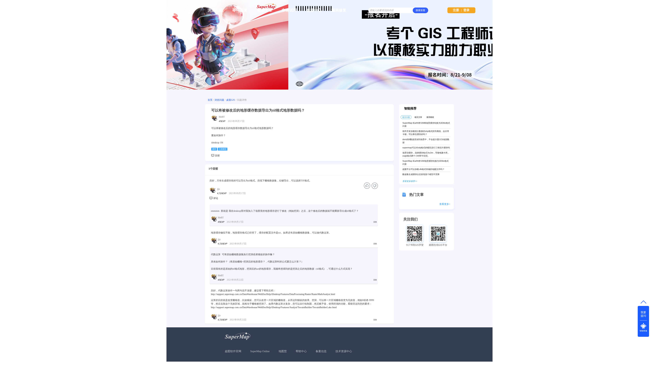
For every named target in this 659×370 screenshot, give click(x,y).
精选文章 (264, 10)
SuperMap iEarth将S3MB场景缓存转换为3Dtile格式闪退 (426, 124)
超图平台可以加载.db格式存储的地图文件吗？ (423, 169)
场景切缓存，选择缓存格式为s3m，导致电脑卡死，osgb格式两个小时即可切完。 (426, 154)
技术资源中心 (344, 351)
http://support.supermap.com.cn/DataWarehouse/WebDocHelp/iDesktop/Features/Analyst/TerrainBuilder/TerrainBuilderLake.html (274, 307)
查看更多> (444, 204)
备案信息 (321, 351)
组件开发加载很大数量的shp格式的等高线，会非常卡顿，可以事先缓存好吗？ (425, 132)
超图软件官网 (233, 351)
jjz (218, 189)
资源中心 (314, 10)
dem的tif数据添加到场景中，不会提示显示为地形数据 (425, 141)
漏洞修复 (338, 10)
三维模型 (222, 149)
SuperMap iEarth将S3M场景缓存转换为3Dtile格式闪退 (425, 162)
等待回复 (239, 10)
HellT (222, 117)
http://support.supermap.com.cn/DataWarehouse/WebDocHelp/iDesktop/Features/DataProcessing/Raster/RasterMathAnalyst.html (273, 294)
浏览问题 (215, 10)
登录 (466, 10)
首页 (210, 100)
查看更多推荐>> (409, 181)
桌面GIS (230, 100)
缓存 (214, 149)
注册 (456, 10)
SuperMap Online (260, 351)
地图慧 (283, 351)
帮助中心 (301, 351)
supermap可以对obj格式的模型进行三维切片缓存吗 (426, 147)
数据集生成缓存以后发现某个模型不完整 (421, 174)
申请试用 (289, 10)
